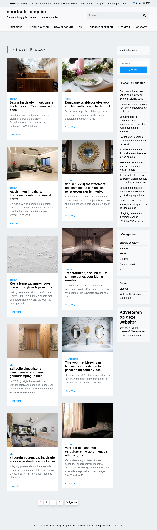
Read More (15, 134)
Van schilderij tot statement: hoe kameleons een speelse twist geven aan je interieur (85, 187)
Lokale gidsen (39, 27)
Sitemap (124, 288)
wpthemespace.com (110, 525)
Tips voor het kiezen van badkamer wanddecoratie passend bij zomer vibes (83, 366)
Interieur (16, 27)
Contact (141, 27)
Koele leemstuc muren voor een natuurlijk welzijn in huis (31, 285)
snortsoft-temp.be (26, 11)
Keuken (68, 99)
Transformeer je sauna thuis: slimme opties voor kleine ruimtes (86, 276)
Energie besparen (101, 27)
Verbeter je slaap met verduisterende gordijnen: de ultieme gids (86, 451)
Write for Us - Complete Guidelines (132, 296)
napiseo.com (134, 335)
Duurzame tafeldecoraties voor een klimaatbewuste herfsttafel (87, 104)
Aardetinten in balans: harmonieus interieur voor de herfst (31, 195)
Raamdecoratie (64, 27)
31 (60, 502)
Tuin (81, 27)
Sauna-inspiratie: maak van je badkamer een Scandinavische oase (32, 106)
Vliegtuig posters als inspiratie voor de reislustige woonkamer (32, 459)
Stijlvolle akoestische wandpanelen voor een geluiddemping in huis (26, 372)
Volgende (71, 502)
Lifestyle (124, 27)
